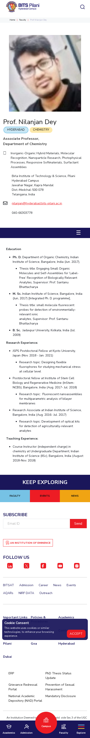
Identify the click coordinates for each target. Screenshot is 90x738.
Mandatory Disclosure (60, 696)
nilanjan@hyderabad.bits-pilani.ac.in (37, 203)
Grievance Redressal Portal (23, 687)
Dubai (7, 657)
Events (71, 585)
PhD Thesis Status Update (58, 675)
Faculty (22, 20)
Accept (76, 634)
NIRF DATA (26, 593)
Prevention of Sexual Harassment (59, 687)
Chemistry (41, 130)
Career (43, 585)
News (57, 585)
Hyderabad (16, 130)
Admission (26, 585)
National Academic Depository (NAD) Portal (25, 698)
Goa (34, 644)
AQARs (8, 593)
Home (12, 20)
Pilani (7, 644)
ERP (11, 673)
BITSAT (8, 585)
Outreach (45, 593)
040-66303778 (22, 213)
